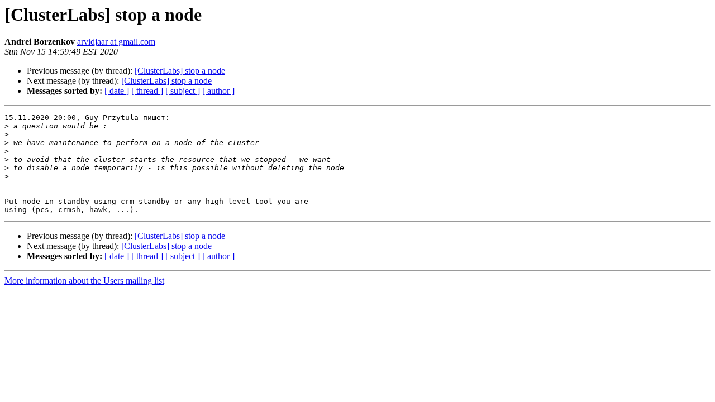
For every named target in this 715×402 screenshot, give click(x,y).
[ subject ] (182, 90)
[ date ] (116, 90)
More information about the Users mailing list (84, 280)
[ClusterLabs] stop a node (180, 70)
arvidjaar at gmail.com (116, 41)
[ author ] (218, 90)
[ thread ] (147, 90)
